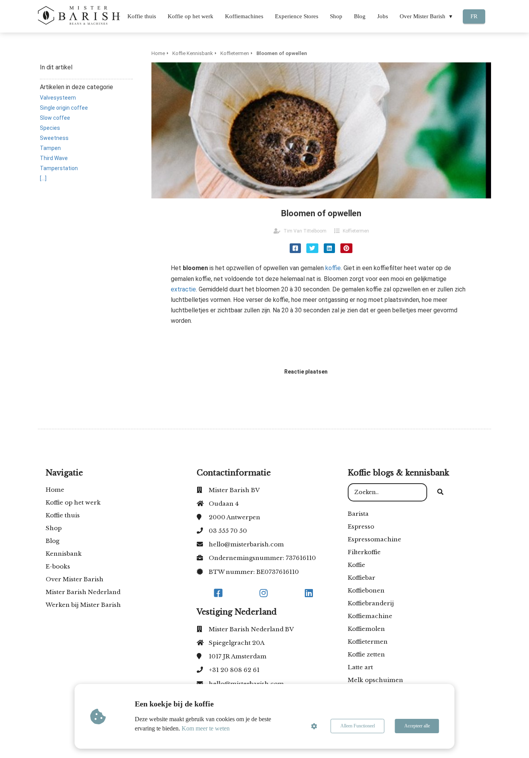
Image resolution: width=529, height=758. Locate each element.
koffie (333, 268)
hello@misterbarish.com (246, 544)
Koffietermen (356, 231)
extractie (183, 289)
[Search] (440, 492)
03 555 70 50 (228, 530)
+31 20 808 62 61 (234, 670)
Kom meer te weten (206, 728)
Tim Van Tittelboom (304, 231)
